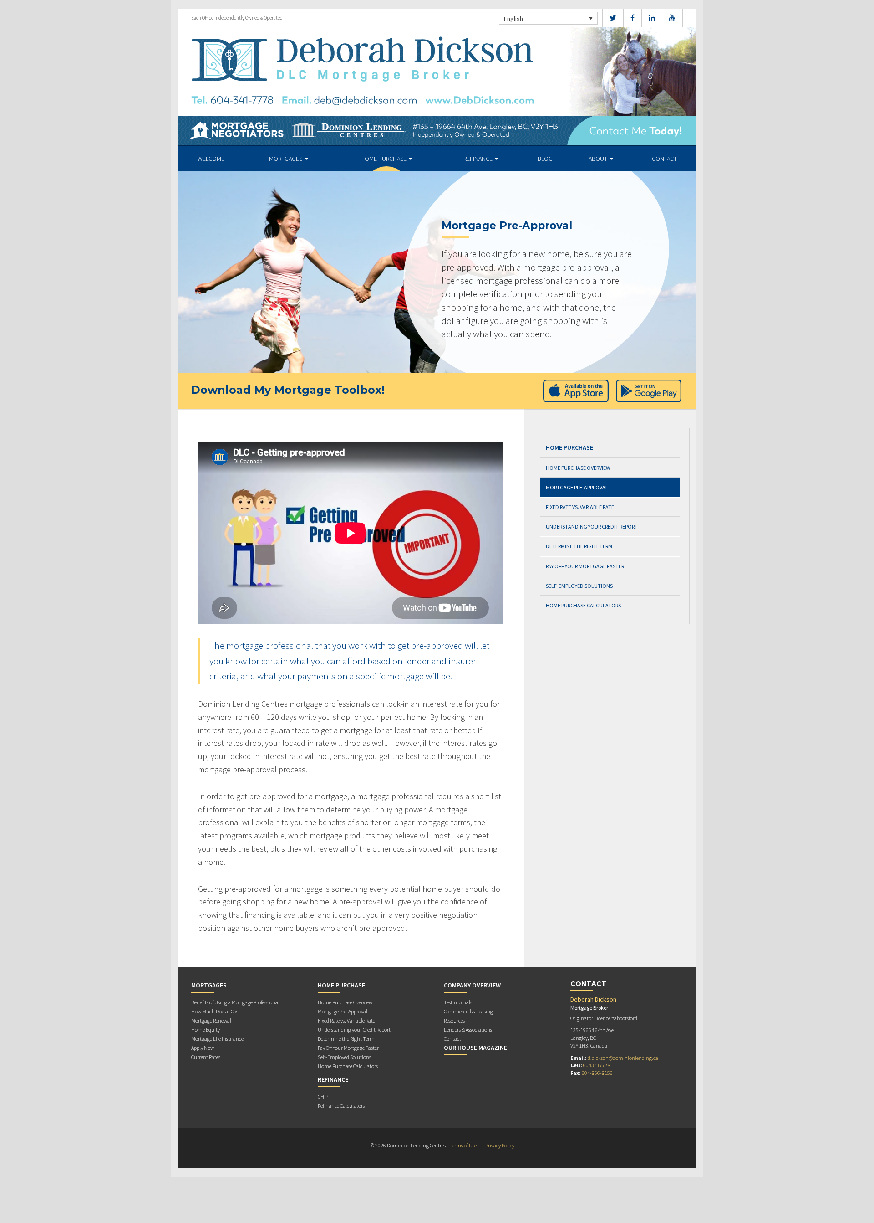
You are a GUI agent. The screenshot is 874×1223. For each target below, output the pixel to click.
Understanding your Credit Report (592, 526)
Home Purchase (384, 158)
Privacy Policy (499, 1145)
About (599, 158)
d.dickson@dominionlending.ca (623, 1057)
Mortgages (286, 158)
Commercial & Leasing (468, 1011)
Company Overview (472, 985)
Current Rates (205, 1056)
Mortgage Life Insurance (217, 1038)
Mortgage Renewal (211, 1020)
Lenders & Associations (468, 1029)
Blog (545, 158)
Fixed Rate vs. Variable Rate (580, 507)
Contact (664, 158)
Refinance (478, 158)
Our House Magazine (475, 1047)
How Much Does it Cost (215, 1011)
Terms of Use (463, 1145)
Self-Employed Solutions (579, 585)
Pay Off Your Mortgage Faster (585, 566)
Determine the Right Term (579, 546)
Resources (454, 1020)
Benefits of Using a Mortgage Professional (235, 1002)
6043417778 (596, 1065)
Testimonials (458, 1002)
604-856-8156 (597, 1072)
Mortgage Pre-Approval (577, 487)
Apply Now (202, 1047)
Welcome (211, 158)
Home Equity (205, 1029)
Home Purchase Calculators (583, 605)
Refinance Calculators (341, 1105)
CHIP (323, 1096)
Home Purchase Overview (578, 467)
